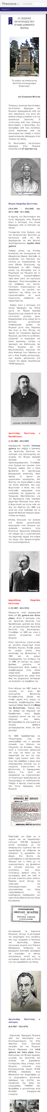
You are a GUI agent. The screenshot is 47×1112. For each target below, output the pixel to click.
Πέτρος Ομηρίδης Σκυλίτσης (23, 203)
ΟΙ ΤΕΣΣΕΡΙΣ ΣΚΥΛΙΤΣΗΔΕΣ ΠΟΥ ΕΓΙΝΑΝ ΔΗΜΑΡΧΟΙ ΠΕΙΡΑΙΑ (24, 23)
